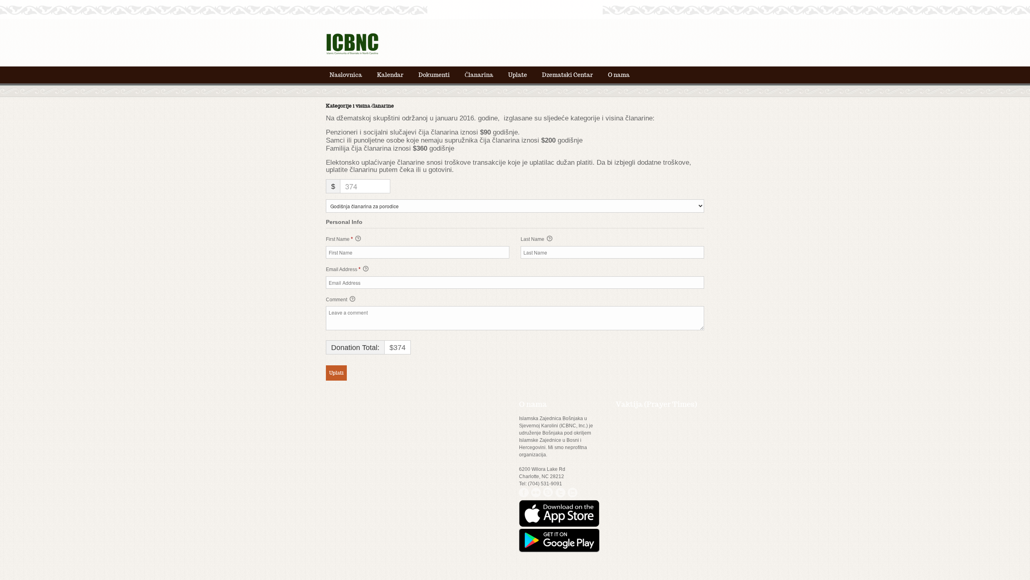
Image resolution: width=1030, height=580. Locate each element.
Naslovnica (346, 75)
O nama (619, 75)
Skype (548, 492)
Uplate (517, 75)
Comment (337, 299)
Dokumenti (434, 75)
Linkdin (572, 492)
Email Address (343, 269)
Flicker (536, 492)
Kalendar (390, 75)
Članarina (479, 75)
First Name (339, 239)
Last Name (533, 239)
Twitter (560, 492)
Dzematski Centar (567, 75)
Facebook (524, 492)
